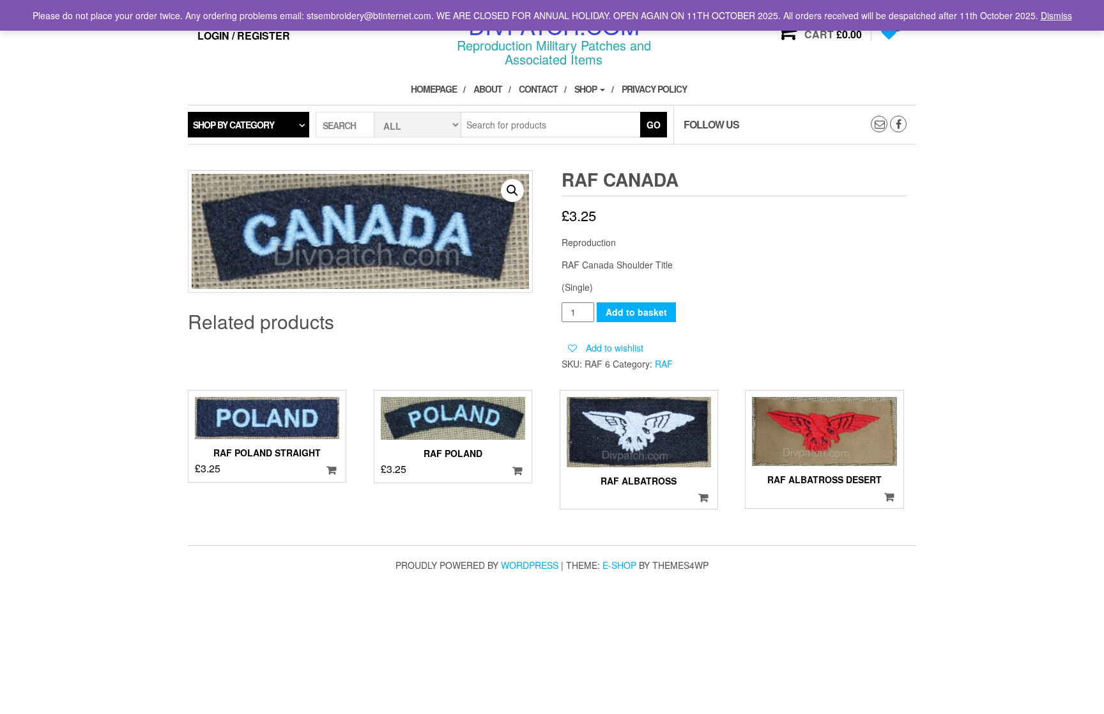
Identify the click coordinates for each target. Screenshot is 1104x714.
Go (654, 124)
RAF (664, 363)
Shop (586, 88)
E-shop (619, 565)
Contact (538, 88)
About (487, 88)
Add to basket (636, 312)
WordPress (529, 565)
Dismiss (1056, 15)
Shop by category (233, 124)
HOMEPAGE (434, 88)
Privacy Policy (654, 88)
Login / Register (243, 35)
